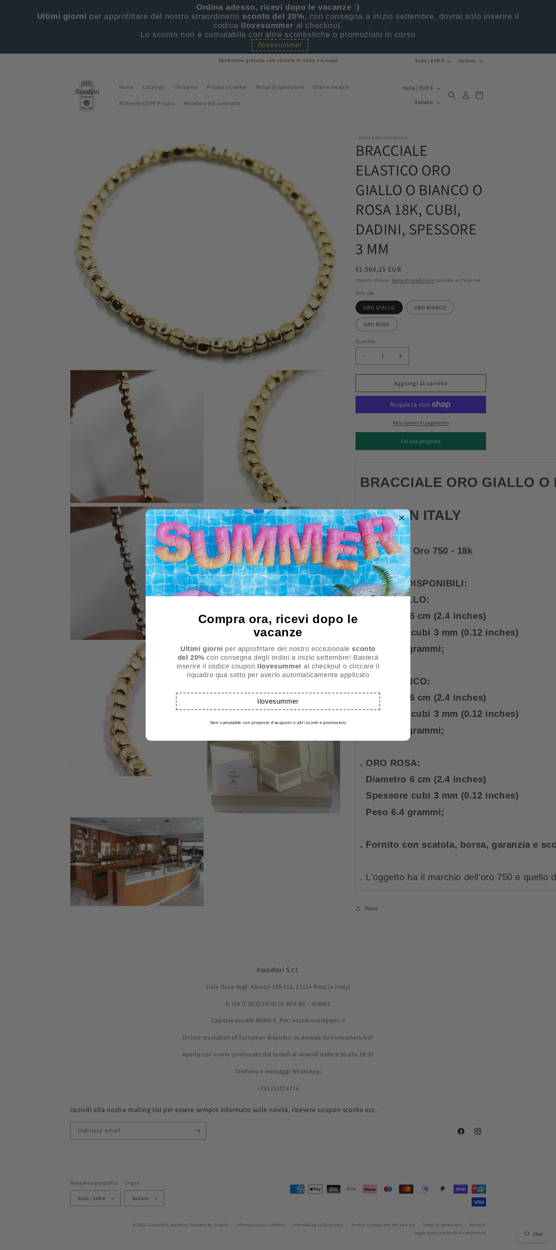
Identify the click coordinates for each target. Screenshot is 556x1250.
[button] (278, 701)
